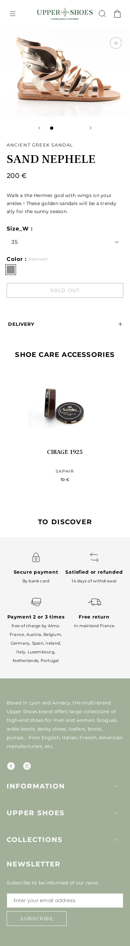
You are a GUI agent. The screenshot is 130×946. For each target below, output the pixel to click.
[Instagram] (27, 766)
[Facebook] (11, 766)
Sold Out (65, 290)
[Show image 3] (65, 128)
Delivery (21, 324)
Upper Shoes (36, 813)
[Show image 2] (58, 128)
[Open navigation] (12, 13)
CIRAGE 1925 (65, 452)
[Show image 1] (51, 128)
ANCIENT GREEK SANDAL (40, 145)
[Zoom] (116, 43)
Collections (35, 840)
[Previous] (39, 127)
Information (36, 786)
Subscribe (36, 919)
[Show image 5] (78, 128)
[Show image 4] (71, 128)
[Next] (91, 127)
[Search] (102, 13)
